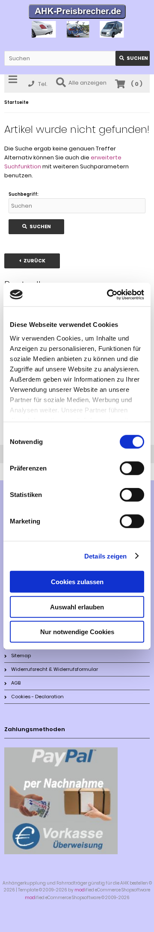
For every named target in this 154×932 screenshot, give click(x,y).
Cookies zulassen (77, 581)
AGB (16, 682)
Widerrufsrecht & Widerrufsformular (54, 669)
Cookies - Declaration (37, 696)
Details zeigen (105, 555)
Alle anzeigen (87, 83)
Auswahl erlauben (77, 606)
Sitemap (21, 655)
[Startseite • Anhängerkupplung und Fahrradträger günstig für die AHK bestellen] (77, 12)
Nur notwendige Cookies (77, 631)
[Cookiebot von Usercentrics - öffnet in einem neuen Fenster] (108, 294)
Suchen (132, 58)
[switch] (132, 468)
